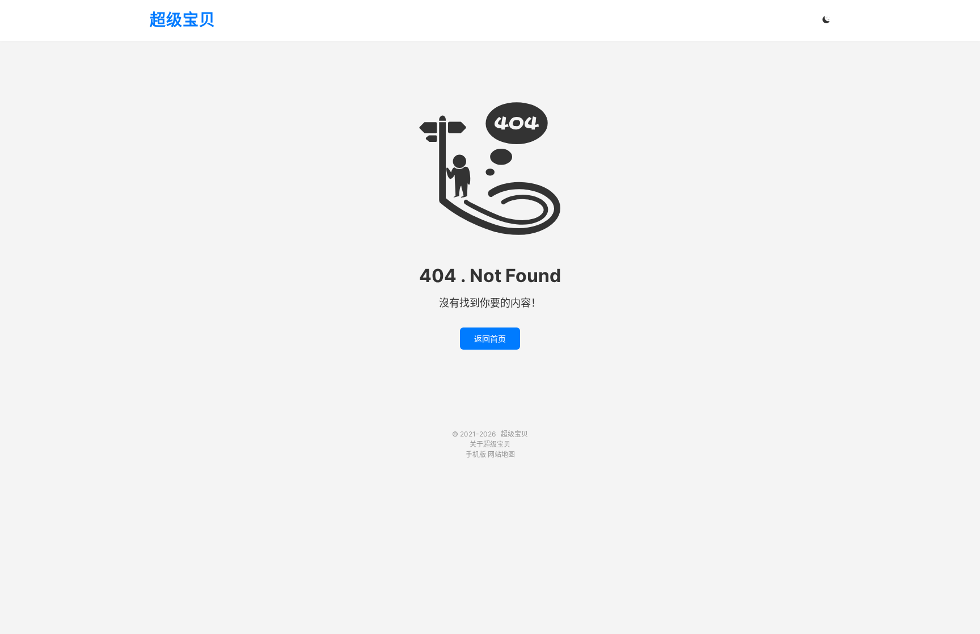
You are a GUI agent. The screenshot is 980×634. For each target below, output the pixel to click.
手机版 (476, 454)
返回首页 (490, 338)
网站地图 (501, 454)
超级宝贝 (183, 20)
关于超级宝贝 (490, 444)
